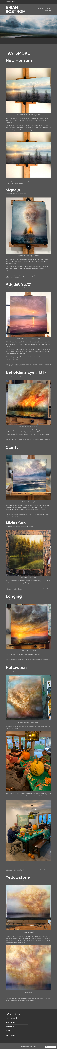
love (33, 514)
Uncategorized (22, 64)
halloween (33, 869)
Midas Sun (16, 523)
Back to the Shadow (12, 1031)
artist (12, 659)
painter (41, 588)
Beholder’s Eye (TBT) (26, 372)
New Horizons (19, 60)
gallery (17, 181)
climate (24, 439)
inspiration (27, 659)
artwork (39, 181)
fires (23, 588)
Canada (20, 439)
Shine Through (10, 1035)
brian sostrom (16, 9)
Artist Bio (40, 8)
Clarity (12, 447)
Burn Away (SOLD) (11, 1026)
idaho (29, 588)
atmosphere (28, 181)
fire (30, 439)
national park (36, 998)
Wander (47, 10)
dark (21, 276)
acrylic (11, 276)
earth (28, 439)
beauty (14, 588)
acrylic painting (13, 514)
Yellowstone (18, 877)
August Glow (18, 284)
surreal (48, 276)
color (20, 588)
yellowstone (9, 1000)
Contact (48, 8)
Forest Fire (28, 998)
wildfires (12, 183)
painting (11, 181)
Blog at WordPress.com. (28, 1046)
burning (16, 439)
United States (12, 660)
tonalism (11, 365)
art (14, 181)
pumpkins (47, 869)
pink (42, 364)
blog (17, 588)
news (43, 181)
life (37, 869)
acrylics (11, 364)
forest (36, 181)
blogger (23, 869)
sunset (7, 365)
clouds (27, 364)
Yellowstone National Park (18, 1000)
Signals (13, 190)
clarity (30, 514)
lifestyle (38, 659)
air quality (11, 439)
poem (38, 276)
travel (11, 870)
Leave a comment (19, 183)
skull (41, 276)
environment (25, 526)
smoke (7, 183)
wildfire (7, 277)
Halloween (16, 667)
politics (44, 439)
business (23, 364)
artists (46, 181)
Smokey (8, 440)
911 (10, 659)
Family (26, 869)
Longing (14, 596)
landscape (21, 181)
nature (32, 181)
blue (27, 514)
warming (12, 440)
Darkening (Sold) (11, 1018)
